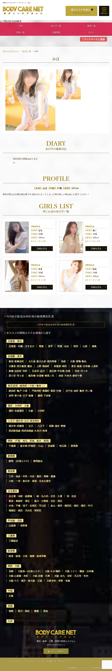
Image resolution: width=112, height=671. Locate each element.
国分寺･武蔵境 (16, 426)
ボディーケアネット (11, 51)
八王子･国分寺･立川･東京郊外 (23, 421)
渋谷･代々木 (81, 371)
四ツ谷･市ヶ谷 (16, 375)
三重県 (11, 535)
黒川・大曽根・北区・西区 (48, 501)
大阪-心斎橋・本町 (18, 576)
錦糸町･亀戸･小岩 (18, 391)
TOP (20, 25)
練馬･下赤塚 (44, 395)
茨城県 (51, 446)
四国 (10, 606)
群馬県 (74, 446)
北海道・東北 (15, 341)
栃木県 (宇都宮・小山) (31, 446)
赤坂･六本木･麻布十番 (70, 375)
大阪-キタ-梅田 (52, 571)
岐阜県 (11, 551)
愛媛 (36, 611)
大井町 (41, 411)
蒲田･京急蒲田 (16, 411)
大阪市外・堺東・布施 (58, 580)
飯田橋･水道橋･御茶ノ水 (41, 375)
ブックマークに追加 (94, 39)
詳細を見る (42, 248)
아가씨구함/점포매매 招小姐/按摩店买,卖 (56, 324)
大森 (30, 411)
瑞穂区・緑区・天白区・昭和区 (25, 510)
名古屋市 (12, 491)
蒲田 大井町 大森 (18, 405)
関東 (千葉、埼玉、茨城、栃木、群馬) (28, 441)
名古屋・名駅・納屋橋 (20, 496)
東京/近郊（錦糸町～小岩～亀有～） (27, 385)
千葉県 (12, 446)
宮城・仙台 (63, 346)
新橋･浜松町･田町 (18, 371)
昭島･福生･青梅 (57, 426)
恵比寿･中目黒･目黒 (59, 371)
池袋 (63, 361)
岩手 (50, 346)
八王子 (41, 426)
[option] (30, 100)
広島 (11, 596)
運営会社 (61, 661)
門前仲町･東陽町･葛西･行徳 (46, 391)
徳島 (11, 611)
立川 (30, 426)
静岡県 (11, 456)
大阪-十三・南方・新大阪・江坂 (25, 580)
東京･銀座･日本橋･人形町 (84, 366)
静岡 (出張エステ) (19, 461)
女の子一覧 (56, 25)
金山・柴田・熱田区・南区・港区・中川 (72, 505)
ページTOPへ (57, 651)
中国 (10, 591)
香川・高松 (24, 611)
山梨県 (12, 525)
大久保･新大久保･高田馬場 (42, 361)
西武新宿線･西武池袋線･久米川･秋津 (28, 431)
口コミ (91, 32)
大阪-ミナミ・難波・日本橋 (79, 571)
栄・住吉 (71, 496)
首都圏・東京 (15, 356)
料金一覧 (20, 32)
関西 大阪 (14, 566)
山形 (85, 346)
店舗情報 (56, 32)
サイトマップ (34, 661)
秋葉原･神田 (60, 366)
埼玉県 (62, 446)
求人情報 (48, 661)
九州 (10, 621)
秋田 (76, 346)
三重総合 (13, 541)
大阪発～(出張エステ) (29, 571)
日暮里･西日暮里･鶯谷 (20, 366)
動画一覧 (91, 25)
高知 (45, 611)
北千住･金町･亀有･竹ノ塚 (79, 391)
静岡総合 (38, 461)
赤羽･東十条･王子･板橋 (21, 395)
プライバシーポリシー (14, 661)
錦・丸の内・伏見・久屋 (49, 496)
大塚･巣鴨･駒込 (78, 361)
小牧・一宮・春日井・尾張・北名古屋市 (30, 481)
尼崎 (11, 571)
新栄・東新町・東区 (19, 501)
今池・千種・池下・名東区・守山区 (27, 505)
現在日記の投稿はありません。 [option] (25, 161)
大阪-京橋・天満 (41, 576)
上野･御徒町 (43, 366)
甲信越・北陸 (15, 520)
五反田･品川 (38, 371)
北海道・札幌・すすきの (21, 346)
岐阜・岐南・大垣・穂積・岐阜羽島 (27, 556)
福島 (94, 346)
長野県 (23, 525)
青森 (41, 346)
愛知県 (11, 471)
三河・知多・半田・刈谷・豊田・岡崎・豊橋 (32, 476)
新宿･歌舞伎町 (16, 361)
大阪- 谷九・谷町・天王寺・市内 (71, 576)
